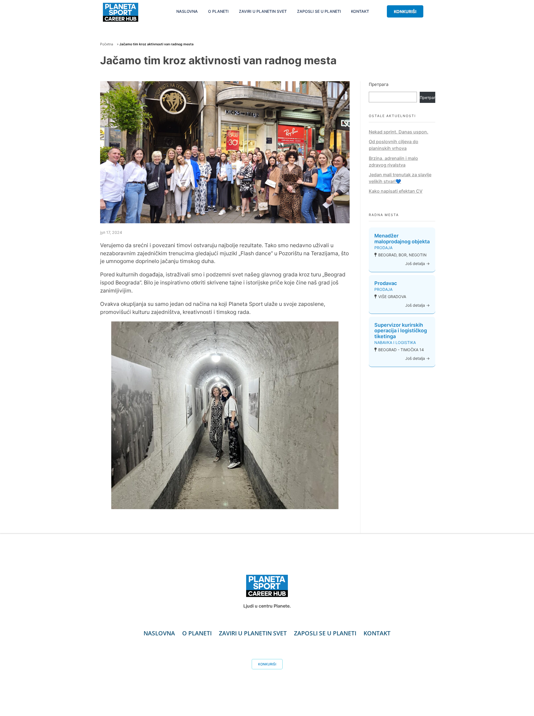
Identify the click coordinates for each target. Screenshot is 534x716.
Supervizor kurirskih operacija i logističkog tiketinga (400, 331)
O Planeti (197, 633)
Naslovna (159, 633)
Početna (106, 44)
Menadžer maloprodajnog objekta (402, 238)
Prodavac (385, 283)
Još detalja (415, 263)
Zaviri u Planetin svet (253, 633)
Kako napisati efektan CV (395, 191)
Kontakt (377, 633)
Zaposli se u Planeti (325, 633)
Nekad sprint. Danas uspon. (398, 132)
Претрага (379, 84)
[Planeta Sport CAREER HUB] (120, 12)
